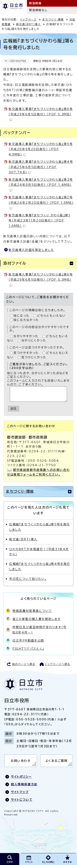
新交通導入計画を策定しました (31, 249)
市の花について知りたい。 (28, 578)
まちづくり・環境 (53, 19)
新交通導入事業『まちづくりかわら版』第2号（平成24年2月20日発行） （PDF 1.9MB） (41, 200)
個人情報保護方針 (24, 784)
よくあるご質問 (56, 760)
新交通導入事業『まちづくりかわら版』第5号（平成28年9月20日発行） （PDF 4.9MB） (41, 149)
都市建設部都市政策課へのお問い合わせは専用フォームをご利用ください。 (38, 472)
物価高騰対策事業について (32, 610)
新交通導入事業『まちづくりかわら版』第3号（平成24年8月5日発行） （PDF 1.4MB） (41, 182)
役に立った (21, 315)
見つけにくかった (33, 357)
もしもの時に (48, 862)
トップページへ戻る (57, 664)
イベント (29, 862)
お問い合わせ (21, 760)
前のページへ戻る (24, 664)
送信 (13, 408)
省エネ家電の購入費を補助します (36, 618)
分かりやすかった (25, 336)
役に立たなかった (26, 319)
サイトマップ (20, 791)
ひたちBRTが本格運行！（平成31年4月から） (39, 552)
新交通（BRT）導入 (28, 24)
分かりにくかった (33, 340)
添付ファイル (15, 263)
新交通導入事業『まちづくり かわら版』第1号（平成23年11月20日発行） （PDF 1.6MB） (40, 220)
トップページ (28, 19)
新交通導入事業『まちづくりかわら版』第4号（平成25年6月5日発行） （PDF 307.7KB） (41, 167)
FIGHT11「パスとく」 (28, 648)
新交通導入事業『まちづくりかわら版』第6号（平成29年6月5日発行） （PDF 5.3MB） (41, 111)
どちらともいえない (51, 315)
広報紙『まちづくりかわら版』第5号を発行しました (39, 527)
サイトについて (21, 799)
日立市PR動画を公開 (28, 640)
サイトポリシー (21, 776)
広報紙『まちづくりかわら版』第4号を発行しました (39, 566)
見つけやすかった (25, 352)
